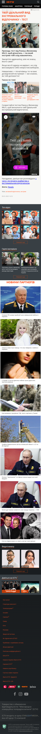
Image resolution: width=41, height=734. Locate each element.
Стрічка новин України (10, 673)
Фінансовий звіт (8, 647)
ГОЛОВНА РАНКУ (7, 6)
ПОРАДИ (37, 6)
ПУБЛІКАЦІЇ (28, 6)
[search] (38, 2)
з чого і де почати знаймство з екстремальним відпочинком (19, 180)
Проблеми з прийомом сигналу (13, 643)
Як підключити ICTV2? (10, 638)
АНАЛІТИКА (19, 6)
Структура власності (9, 604)
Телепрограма (7, 608)
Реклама (5, 630)
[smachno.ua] (33, 687)
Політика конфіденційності (11, 651)
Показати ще (20, 242)
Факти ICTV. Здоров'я (10, 677)
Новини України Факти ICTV (12, 660)
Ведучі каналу (8, 546)
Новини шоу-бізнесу (9, 668)
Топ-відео (6, 207)
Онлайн (5, 613)
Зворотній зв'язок (9, 634)
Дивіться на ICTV (9, 578)
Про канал (6, 600)
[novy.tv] (18, 687)
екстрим (23, 191)
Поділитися (35, 10)
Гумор (5, 621)
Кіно (4, 625)
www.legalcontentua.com (26, 731)
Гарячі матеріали (9, 249)
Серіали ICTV (7, 664)
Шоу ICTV (6, 655)
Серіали (5, 617)
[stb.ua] (5, 687)
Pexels (11, 187)
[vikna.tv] (12, 687)
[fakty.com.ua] (24, 687)
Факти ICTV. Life (8, 681)
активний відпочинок (13, 191)
